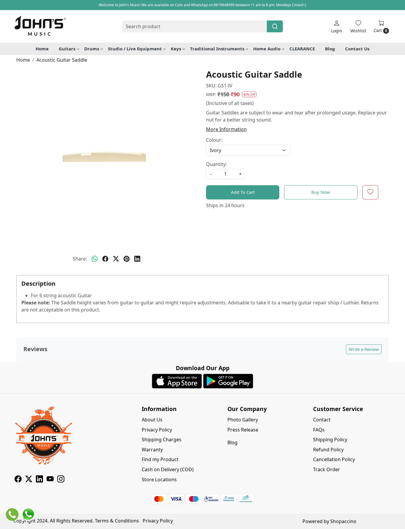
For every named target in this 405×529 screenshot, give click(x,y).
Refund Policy (328, 449)
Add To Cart (243, 192)
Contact (322, 419)
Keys (176, 49)
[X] (29, 479)
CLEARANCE (302, 49)
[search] (275, 26)
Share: (80, 258)
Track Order (326, 469)
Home (42, 49)
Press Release (242, 429)
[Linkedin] (39, 479)
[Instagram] (61, 479)
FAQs (319, 429)
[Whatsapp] (94, 259)
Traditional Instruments (217, 49)
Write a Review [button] (364, 349)
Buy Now (320, 192)
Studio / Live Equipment (135, 49)
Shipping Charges (161, 439)
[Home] (40, 26)
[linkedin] (137, 259)
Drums (91, 49)
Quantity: (216, 164)
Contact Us (357, 49)
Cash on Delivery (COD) (168, 469)
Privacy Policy (157, 429)
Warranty (152, 449)
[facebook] (105, 259)
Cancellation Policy (334, 459)
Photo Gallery (242, 419)
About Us (152, 419)
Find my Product (160, 459)
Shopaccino (343, 521)
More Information (226, 129)
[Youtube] (50, 479)
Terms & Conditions (117, 520)
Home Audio (266, 49)
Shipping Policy (330, 439)
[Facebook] (18, 479)
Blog (330, 49)
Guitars (67, 49)
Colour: (214, 140)
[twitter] (116, 259)
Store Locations (159, 479)
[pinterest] (126, 259)
